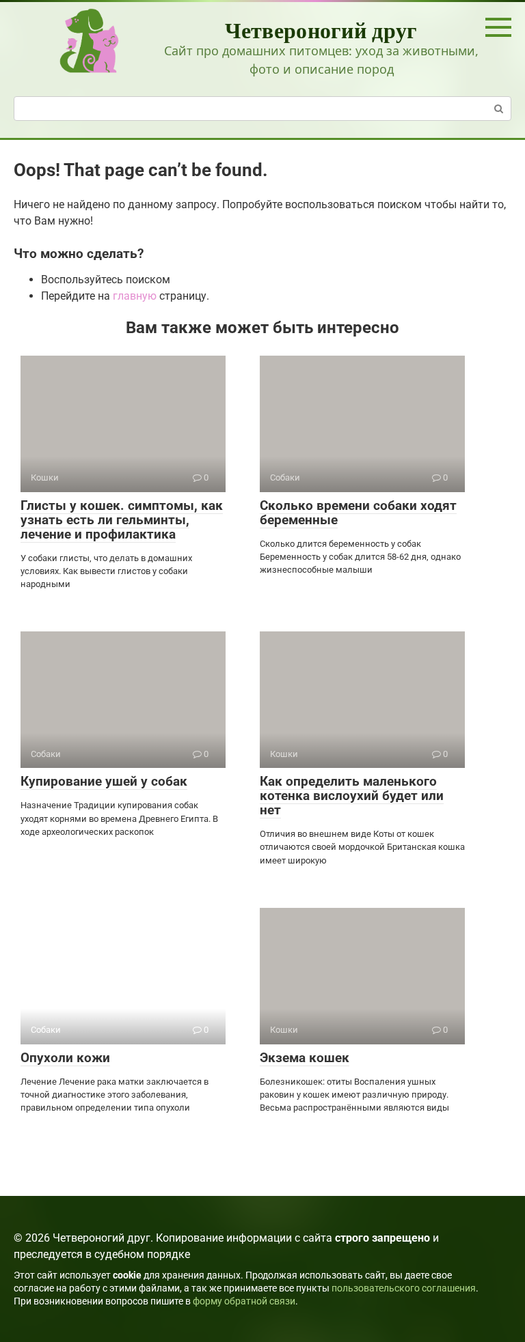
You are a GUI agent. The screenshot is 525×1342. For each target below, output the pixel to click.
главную (135, 295)
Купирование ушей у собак (104, 781)
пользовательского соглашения (404, 1288)
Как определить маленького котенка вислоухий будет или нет (352, 795)
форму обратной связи (244, 1301)
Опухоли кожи (65, 1058)
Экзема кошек (304, 1058)
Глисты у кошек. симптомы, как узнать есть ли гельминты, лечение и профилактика (122, 520)
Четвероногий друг (321, 30)
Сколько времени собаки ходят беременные (358, 513)
